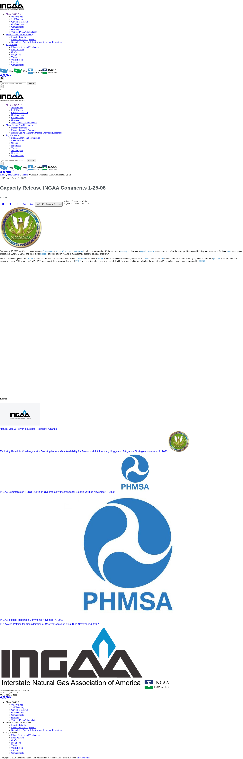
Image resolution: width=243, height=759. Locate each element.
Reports (14, 62)
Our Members (17, 24)
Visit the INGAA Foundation (24, 32)
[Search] (2, 78)
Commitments (17, 27)
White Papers (17, 60)
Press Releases (17, 49)
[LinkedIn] (7, 75)
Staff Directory (17, 19)
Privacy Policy (83, 757)
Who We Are (17, 16)
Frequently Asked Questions (23, 39)
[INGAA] (12, 9)
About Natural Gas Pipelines (19, 34)
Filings (25, 174)
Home (2, 174)
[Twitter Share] (3, 203)
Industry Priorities (19, 37)
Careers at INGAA (19, 22)
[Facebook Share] (17, 203)
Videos (14, 57)
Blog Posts (16, 54)
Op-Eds (14, 52)
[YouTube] (9, 75)
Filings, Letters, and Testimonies (25, 47)
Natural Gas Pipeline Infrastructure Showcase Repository (36, 42)
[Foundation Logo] (157, 688)
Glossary (15, 29)
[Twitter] (1, 75)
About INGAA (13, 14)
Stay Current (11, 44)
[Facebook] (4, 75)
